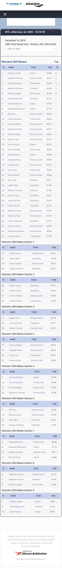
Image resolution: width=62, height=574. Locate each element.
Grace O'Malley (14, 124)
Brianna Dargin (14, 134)
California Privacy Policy (33, 536)
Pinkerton (34, 88)
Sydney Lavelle (14, 73)
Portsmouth (35, 83)
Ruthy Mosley (13, 175)
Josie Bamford (14, 200)
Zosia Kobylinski (15, 119)
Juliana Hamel (14, 236)
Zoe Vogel (12, 180)
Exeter (32, 73)
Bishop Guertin (36, 124)
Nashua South (36, 78)
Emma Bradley (14, 149)
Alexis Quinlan (14, 216)
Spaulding (34, 185)
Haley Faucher (14, 206)
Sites (15, 539)
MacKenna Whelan (16, 231)
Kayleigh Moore (14, 160)
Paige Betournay (15, 83)
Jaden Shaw (13, 185)
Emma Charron (14, 226)
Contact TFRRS (46, 539)
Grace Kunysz (14, 144)
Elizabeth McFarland (16, 109)
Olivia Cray (12, 170)
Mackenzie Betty (15, 129)
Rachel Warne (14, 155)
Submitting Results (28, 539)
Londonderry (35, 236)
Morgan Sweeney (15, 190)
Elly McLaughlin (14, 93)
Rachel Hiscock (14, 211)
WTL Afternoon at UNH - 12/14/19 (25, 32)
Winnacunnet (35, 165)
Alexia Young (13, 195)
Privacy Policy (14, 536)
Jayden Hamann (15, 221)
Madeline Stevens (15, 78)
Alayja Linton (13, 139)
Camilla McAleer (15, 104)
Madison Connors (15, 88)
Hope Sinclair (13, 165)
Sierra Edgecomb (15, 98)
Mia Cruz (11, 114)
